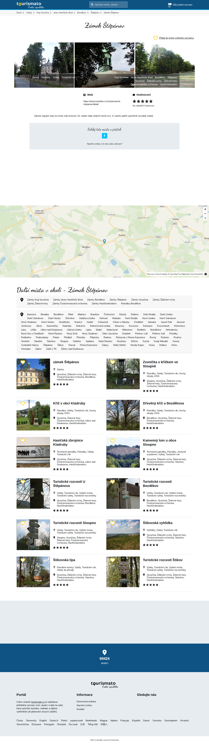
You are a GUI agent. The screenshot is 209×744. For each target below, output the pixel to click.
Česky (20, 720)
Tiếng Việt (93, 724)
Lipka (88, 329)
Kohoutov (148, 326)
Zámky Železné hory (37, 303)
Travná (71, 345)
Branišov (94, 314)
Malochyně (112, 329)
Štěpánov (172, 77)
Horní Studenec (29, 322)
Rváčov (177, 337)
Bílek (70, 314)
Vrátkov (163, 345)
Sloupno (64, 341)
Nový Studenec (90, 333)
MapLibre (150, 274)
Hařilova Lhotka (87, 318)
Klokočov (80, 326)
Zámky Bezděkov (96, 299)
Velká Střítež (119, 345)
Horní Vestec (47, 322)
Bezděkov (160, 77)
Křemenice (179, 326)
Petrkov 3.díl (158, 333)
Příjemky (94, 337)
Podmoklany (42, 337)
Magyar (104, 720)
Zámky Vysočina (139, 299)
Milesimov (127, 329)
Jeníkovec (26, 326)
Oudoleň (126, 333)
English (43, 720)
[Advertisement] (104, 174)
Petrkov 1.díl (141, 333)
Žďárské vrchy (154, 81)
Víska (152, 345)
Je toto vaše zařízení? (112, 144)
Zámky (35, 77)
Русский (73, 724)
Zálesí (38, 349)
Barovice (31, 314)
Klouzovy (119, 326)
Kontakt (80, 709)
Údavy (105, 345)
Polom (56, 337)
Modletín (141, 329)
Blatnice (82, 314)
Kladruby (67, 326)
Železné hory (170, 81)
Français (124, 720)
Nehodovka (171, 329)
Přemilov (81, 337)
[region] (104, 241)
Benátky (45, 314)
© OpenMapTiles (174, 274)
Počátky (173, 333)
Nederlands (91, 720)
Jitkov (39, 326)
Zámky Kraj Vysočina (38, 299)
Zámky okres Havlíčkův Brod (68, 299)
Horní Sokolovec (168, 318)
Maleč (99, 329)
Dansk (146, 720)
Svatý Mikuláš (161, 341)
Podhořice (26, 337)
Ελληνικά (36, 724)
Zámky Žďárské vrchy (164, 299)
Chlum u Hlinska (121, 322)
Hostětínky (64, 322)
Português (49, 724)
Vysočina (139, 81)
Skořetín (25, 341)
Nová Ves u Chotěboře (32, 333)
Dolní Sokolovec (35, 318)
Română (61, 724)
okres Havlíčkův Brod (142, 77)
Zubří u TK (51, 349)
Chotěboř (138, 322)
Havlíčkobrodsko (168, 84)
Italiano (114, 720)
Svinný (175, 341)
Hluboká (116, 318)
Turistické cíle (68, 77)
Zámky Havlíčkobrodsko (104, 303)
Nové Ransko (55, 333)
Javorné (181, 322)
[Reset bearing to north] (205, 218)
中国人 (104, 724)
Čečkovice (109, 314)
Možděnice (155, 329)
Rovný (153, 337)
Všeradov (26, 349)
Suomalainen (170, 720)
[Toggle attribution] (205, 274)
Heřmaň (103, 318)
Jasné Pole (166, 322)
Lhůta (33, 329)
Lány (23, 329)
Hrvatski (184, 720)
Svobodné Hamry (30, 345)
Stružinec (121, 341)
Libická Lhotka (74, 329)
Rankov (107, 337)
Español (136, 720)
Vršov (174, 345)
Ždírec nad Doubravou (72, 349)
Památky (45, 77)
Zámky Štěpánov (118, 299)
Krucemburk (163, 326)
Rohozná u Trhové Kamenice (130, 337)
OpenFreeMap (161, 274)
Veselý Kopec (137, 345)
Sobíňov (77, 341)
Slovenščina (23, 724)
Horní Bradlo (131, 318)
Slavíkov (51, 341)
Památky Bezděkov (131, 303)
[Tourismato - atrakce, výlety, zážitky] (30, 5)
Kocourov (133, 326)
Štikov (60, 345)
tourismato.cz (38, 702)
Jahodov (152, 322)
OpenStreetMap (196, 274)
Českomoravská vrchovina (144, 84)
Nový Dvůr (72, 333)
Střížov (134, 341)
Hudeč (90, 322)
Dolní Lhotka (166, 314)
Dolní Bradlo (149, 314)
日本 (82, 724)
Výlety (56, 77)
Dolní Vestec (54, 318)
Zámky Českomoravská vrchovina (69, 303)
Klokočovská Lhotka (100, 326)
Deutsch (54, 720)
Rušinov (165, 337)
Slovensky (31, 720)
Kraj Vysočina (121, 77)
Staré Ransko (105, 341)
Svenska (157, 720)
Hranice (78, 322)
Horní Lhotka (148, 318)
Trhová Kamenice (88, 345)
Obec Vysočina (110, 333)
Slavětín (38, 341)
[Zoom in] (205, 209)
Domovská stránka (86, 701)
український (76, 720)
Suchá (146, 341)
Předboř (68, 337)
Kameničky (52, 326)
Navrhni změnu (93, 144)
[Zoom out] (205, 213)
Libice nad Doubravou (51, 329)
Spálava (90, 341)
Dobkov (135, 314)
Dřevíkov (70, 318)
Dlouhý (122, 314)
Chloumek (103, 322)
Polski (64, 720)
